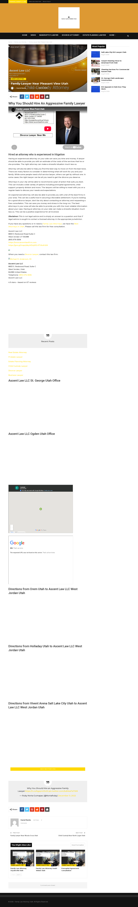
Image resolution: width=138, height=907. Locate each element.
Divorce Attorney (70, 35)
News (33, 35)
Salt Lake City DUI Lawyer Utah (113, 52)
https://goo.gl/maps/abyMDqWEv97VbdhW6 (28, 245)
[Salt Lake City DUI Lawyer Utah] (95, 54)
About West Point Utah (47, 769)
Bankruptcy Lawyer (48, 35)
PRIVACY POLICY (47, 1)
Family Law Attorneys (52, 224)
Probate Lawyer (15, 357)
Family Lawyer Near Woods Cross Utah (24, 836)
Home (24, 35)
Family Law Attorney (19, 79)
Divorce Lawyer (32, 254)
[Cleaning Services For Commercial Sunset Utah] (95, 71)
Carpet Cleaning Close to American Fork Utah (111, 62)
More (111, 35)
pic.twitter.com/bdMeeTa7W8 (63, 791)
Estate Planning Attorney (19, 361)
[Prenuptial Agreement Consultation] (73, 858)
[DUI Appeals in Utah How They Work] (95, 89)
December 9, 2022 (67, 795)
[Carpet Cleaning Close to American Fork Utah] (95, 63)
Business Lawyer (15, 375)
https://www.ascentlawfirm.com (22, 242)
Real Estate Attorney (17, 352)
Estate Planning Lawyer (94, 35)
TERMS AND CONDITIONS (35, 1)
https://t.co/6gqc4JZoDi (36, 791)
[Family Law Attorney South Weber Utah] (48, 858)
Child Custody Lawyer (18, 366)
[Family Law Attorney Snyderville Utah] (22, 858)
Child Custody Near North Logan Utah (71, 836)
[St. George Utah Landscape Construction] (95, 80)
